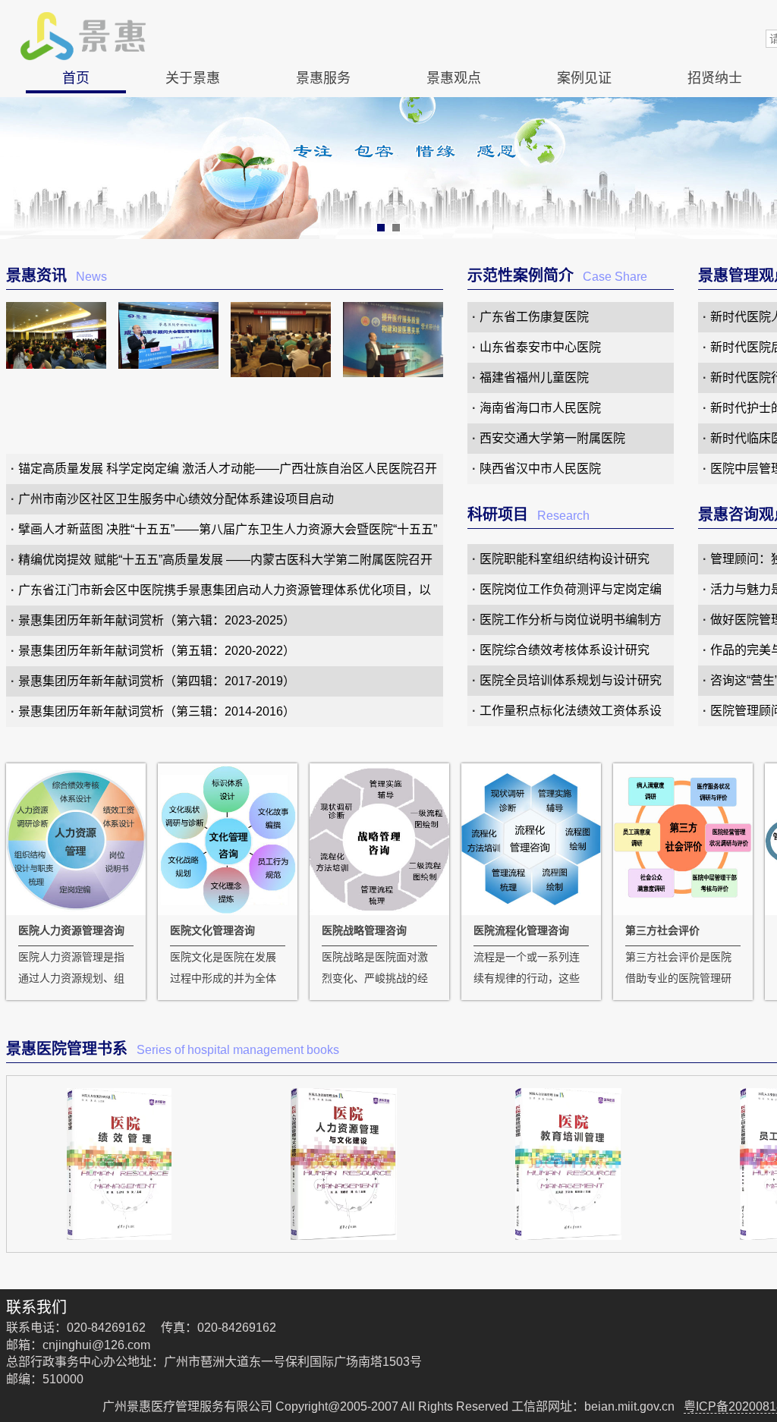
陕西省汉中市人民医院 (540, 468)
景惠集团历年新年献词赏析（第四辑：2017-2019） (156, 681)
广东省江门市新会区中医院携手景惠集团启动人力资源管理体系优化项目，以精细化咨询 (224, 595)
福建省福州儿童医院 (534, 377)
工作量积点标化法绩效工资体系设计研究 (571, 715)
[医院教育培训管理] (568, 1164)
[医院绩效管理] (119, 1164)
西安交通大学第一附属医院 (552, 438)
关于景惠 (192, 78)
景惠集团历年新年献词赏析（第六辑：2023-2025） (156, 620)
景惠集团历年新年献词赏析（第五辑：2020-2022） (156, 650)
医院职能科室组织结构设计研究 (565, 558)
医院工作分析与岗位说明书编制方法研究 (571, 624)
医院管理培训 (323, 255)
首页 (76, 78)
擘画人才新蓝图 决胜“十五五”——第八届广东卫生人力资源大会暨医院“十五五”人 (227, 534)
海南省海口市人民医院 (540, 407)
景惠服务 (323, 78)
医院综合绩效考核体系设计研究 (565, 649)
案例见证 (584, 78)
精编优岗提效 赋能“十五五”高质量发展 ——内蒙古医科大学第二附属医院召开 (225, 559)
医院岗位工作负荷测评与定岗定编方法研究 (571, 594)
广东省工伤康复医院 (534, 316)
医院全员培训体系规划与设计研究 (571, 680)
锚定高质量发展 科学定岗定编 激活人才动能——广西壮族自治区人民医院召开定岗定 (227, 473)
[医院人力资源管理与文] (343, 1164)
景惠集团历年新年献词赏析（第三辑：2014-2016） (156, 711)
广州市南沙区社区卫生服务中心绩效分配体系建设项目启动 (176, 498)
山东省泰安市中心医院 (540, 347)
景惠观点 (453, 78)
